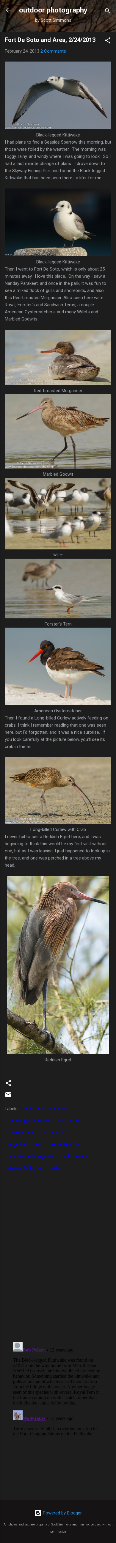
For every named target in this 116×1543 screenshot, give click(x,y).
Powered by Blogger (62, 1513)
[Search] (107, 12)
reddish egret (75, 1156)
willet (57, 1168)
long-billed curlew (24, 1144)
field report (68, 1120)
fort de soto (53, 1132)
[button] (107, 41)
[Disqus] (58, 1260)
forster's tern (20, 1132)
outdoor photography (53, 10)
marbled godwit (64, 1144)
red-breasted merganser (31, 1156)
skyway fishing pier (25, 1168)
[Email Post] (8, 1096)
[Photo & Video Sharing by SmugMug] (58, 128)
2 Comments (53, 51)
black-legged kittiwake (28, 1120)
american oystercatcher (45, 1108)
